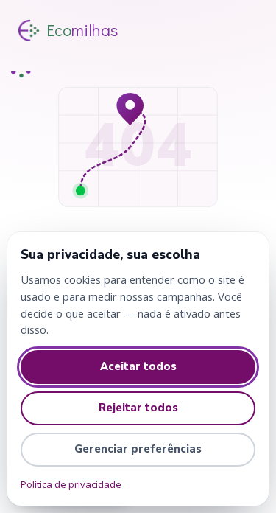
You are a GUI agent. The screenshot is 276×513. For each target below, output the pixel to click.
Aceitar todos (138, 366)
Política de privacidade (71, 484)
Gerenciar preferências (138, 449)
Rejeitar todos (138, 407)
